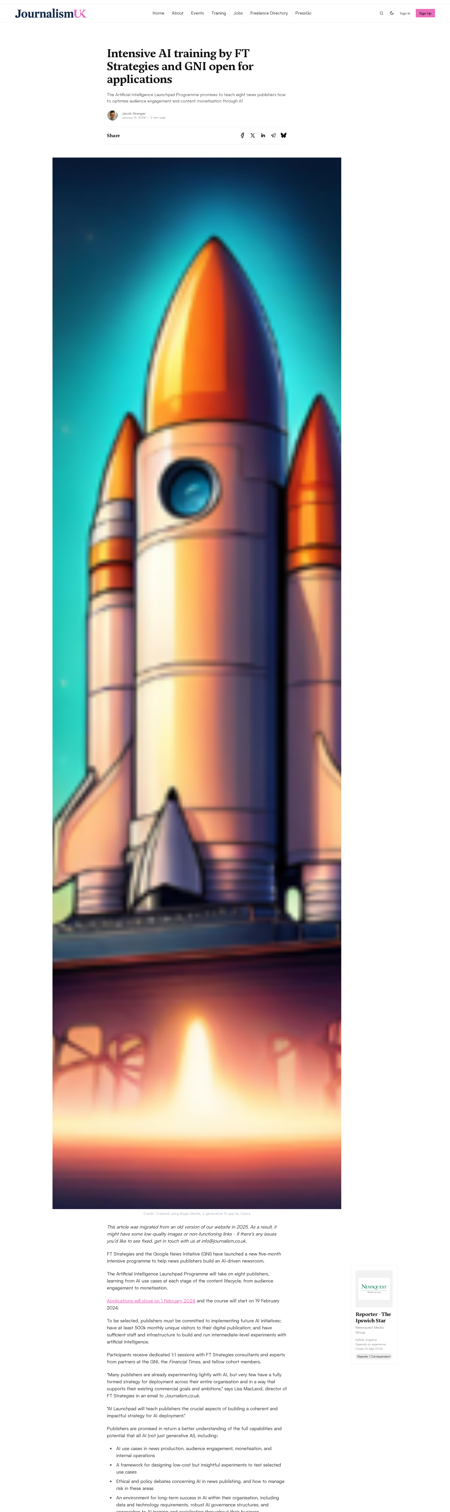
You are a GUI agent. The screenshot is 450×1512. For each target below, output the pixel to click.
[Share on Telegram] (273, 135)
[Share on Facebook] (242, 135)
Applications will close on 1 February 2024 (151, 1301)
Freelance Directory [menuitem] (269, 12)
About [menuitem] (178, 12)
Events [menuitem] (197, 12)
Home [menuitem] (158, 12)
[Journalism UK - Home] (78, 13)
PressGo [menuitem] (303, 12)
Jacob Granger (134, 113)
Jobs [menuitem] (238, 12)
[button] (381, 13)
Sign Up (425, 13)
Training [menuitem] (218, 12)
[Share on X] (252, 135)
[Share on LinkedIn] (263, 135)
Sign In (405, 13)
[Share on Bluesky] (283, 135)
